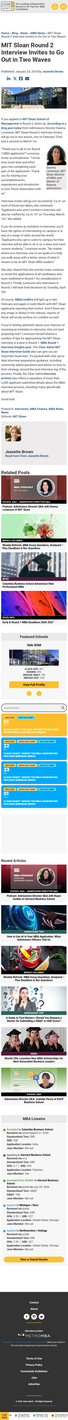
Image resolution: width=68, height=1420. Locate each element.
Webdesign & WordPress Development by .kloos (34, 1405)
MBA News (38, 33)
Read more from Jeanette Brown (27, 456)
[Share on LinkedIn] (9, 79)
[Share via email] (27, 79)
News (24, 33)
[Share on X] (15, 79)
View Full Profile (34, 684)
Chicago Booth (19, 1415)
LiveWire (4, 1416)
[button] (29, 693)
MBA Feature (38, 409)
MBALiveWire (24, 299)
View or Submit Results (34, 1259)
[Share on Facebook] (21, 79)
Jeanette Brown (52, 71)
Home (5, 33)
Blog (15, 33)
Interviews (22, 409)
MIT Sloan (19, 416)
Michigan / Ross (38, 1415)
